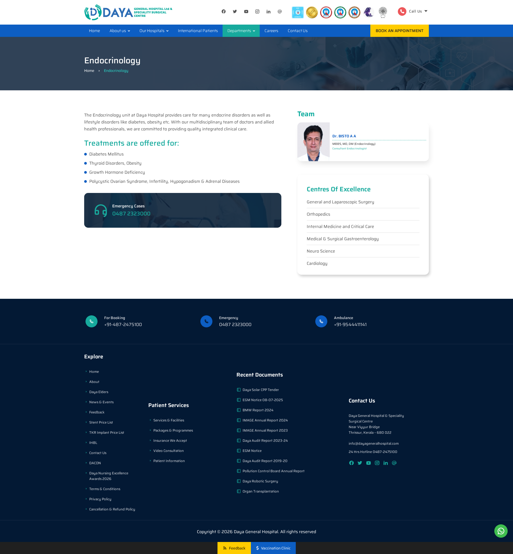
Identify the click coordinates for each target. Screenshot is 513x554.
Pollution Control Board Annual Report (274, 471)
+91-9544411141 (350, 324)
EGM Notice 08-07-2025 (263, 400)
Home (94, 31)
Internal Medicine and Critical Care (340, 226)
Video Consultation (168, 451)
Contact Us (298, 31)
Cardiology (317, 263)
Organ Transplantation (261, 491)
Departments (239, 31)
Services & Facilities (168, 420)
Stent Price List (101, 422)
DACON (95, 463)
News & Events (101, 402)
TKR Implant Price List (106, 432)
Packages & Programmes (173, 430)
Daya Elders (98, 392)
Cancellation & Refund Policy (112, 509)
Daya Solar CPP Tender (261, 390)
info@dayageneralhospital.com (374, 443)
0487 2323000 (131, 213)
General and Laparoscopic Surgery (340, 202)
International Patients (198, 31)
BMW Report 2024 (258, 410)
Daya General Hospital (256, 531)
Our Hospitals (151, 31)
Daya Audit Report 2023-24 (265, 440)
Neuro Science (321, 251)
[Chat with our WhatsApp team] (501, 531)
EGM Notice (252, 451)
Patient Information (169, 461)
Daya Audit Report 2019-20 (265, 461)
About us (118, 31)
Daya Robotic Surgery (260, 481)
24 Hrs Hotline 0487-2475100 (373, 452)
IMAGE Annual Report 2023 (265, 430)
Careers (271, 31)
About (94, 382)
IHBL (93, 442)
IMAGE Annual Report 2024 (265, 420)
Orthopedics (318, 214)
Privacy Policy (100, 499)
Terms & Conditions (104, 489)
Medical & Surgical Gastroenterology (343, 238)
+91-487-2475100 (123, 324)
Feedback (96, 412)
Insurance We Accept (170, 440)
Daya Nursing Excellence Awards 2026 (108, 476)
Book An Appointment (399, 31)
